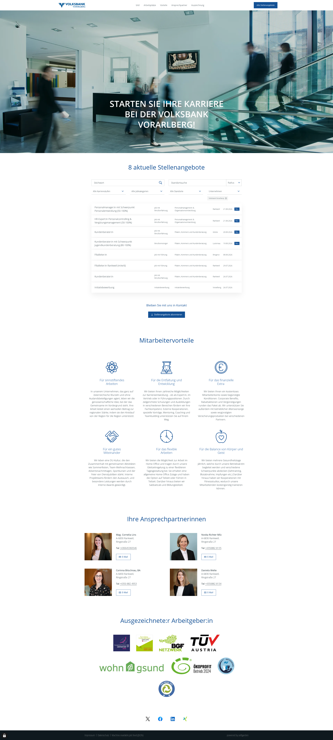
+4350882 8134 (213, 583)
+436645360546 (128, 548)
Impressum (90, 735)
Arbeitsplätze (150, 5)
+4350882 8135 (213, 548)
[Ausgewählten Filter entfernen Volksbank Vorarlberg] (226, 198)
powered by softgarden (237, 735)
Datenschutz (103, 735)
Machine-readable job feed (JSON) (127, 735)
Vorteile (163, 5)
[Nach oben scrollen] (72, 5)
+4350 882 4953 (128, 583)
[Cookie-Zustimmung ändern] (4, 735)
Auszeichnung (197, 5)
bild (138, 5)
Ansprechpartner (179, 5)
